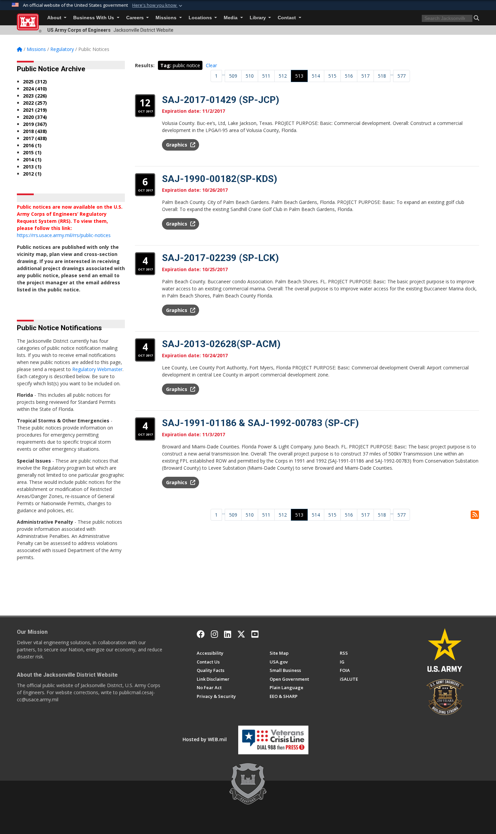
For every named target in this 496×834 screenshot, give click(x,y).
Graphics (177, 144)
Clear (211, 65)
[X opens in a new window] (241, 634)
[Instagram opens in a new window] (214, 634)
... (223, 73)
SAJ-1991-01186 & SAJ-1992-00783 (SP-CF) (260, 422)
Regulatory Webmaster (97, 369)
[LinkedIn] (227, 634)
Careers (135, 17)
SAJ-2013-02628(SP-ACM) (221, 343)
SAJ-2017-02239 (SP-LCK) (220, 257)
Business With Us (94, 17)
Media (231, 17)
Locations (201, 17)
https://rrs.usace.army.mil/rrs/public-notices (64, 235)
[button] (158, 5)
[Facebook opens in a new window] (201, 634)
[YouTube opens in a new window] (254, 634)
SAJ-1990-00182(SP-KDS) (219, 178)
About (55, 17)
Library (258, 17)
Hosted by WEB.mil (205, 739)
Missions (167, 17)
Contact (287, 17)
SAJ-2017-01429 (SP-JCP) (220, 99)
